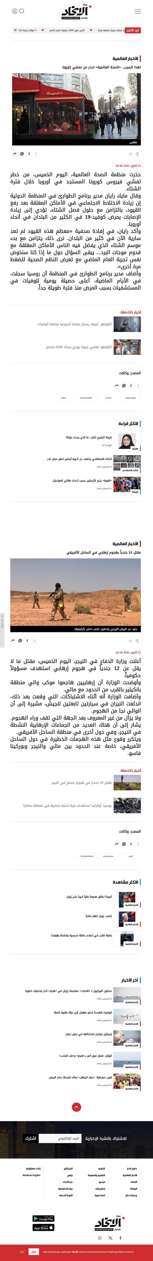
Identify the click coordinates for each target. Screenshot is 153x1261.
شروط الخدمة (66, 1195)
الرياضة (133, 1188)
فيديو (102, 1182)
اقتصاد (133, 1182)
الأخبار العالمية (130, 1175)
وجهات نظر (131, 1195)
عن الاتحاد (68, 1182)
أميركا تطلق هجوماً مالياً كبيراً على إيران (89, 897)
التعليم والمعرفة (96, 1175)
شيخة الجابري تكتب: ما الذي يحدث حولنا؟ (89, 438)
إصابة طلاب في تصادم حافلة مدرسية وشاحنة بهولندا (81, 936)
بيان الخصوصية (65, 1188)
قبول (33, 1252)
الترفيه (101, 1168)
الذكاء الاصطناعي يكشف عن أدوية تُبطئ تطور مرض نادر (79, 459)
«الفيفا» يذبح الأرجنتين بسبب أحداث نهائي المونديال (82, 481)
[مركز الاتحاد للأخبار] (76, 11)
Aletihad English (31, 1175)
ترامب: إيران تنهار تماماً (99, 916)
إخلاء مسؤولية (33, 1168)
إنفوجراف (100, 1188)
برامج (70, 1175)
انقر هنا (75, 1252)
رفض (22, 1252)
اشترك (30, 1138)
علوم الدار (132, 1168)
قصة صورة (100, 1195)
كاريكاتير (68, 1168)
